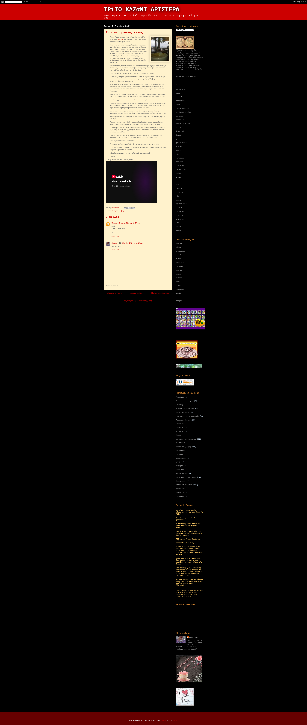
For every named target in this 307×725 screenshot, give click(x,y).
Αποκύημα (180, 397)
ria (177, 196)
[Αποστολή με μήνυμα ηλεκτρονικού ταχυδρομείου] (125, 208)
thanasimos (181, 297)
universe (180, 219)
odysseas (180, 289)
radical (179, 188)
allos (178, 247)
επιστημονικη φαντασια (186, 477)
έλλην (178, 435)
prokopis (180, 181)
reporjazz (180, 192)
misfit (179, 150)
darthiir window (183, 124)
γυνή (178, 462)
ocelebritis (181, 162)
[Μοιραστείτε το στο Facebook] (131, 208)
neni (178, 282)
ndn (177, 154)
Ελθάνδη (179, 405)
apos (178, 93)
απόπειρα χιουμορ (183, 447)
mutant (179, 278)
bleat (178, 105)
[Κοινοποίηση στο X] (129, 208)
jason (178, 135)
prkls (178, 177)
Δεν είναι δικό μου (184, 401)
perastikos (181, 169)
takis (178, 293)
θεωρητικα (180, 481)
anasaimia (180, 251)
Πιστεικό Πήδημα (183, 420)
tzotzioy (180, 215)
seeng (178, 200)
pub (177, 185)
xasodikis (180, 230)
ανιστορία (180, 443)
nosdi (178, 285)
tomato (179, 208)
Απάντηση (115, 236)
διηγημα (179, 466)
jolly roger (181, 143)
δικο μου (115, 211)
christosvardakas (183, 112)
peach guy (180, 166)
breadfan (180, 255)
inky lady (180, 131)
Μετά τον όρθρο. (183, 412)
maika (178, 274)
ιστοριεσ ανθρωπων (184, 485)
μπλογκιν (180, 492)
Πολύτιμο (180, 424)
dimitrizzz (181, 263)
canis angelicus (183, 108)
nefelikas (180, 158)
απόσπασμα (180, 450)
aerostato (180, 89)
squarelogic (181, 204)
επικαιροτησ (181, 473)
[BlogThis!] (127, 208)
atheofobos (181, 101)
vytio (178, 227)
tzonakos (180, 211)
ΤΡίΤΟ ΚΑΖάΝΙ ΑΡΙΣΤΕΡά (141, 9)
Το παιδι (180, 431)
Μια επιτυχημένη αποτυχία (187, 416)
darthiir (180, 120)
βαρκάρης (180, 454)
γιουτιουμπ (181, 458)
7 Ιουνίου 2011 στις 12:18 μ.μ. (132, 243)
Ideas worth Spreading (186, 76)
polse (178, 173)
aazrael (179, 244)
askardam (180, 97)
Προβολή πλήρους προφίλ (186, 649)
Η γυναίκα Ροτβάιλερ (185, 408)
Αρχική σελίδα (136, 293)
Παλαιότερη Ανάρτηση (160, 293)
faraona (179, 266)
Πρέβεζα (120, 39)
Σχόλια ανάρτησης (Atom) (143, 301)
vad (177, 223)
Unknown (115, 223)
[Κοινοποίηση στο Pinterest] (134, 208)
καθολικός (180, 489)
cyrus (178, 259)
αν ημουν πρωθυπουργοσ (186, 439)
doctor (179, 127)
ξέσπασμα (180, 496)
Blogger (175, 720)
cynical (179, 116)
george (179, 270)
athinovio (115, 243)
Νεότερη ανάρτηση (114, 293)
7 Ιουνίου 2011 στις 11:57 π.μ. (129, 223)
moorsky (163, 720)
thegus (179, 301)
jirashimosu (181, 139)
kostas (179, 146)
